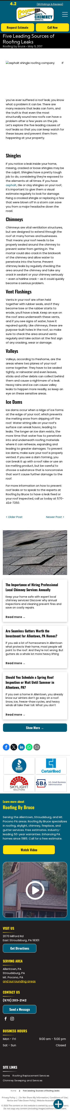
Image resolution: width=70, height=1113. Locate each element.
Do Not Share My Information (33, 1097)
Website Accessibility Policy (50, 1100)
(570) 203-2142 (15, 1000)
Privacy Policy (8, 1097)
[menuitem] (8, 1075)
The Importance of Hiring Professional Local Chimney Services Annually (32, 587)
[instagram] (12, 1019)
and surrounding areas (19, 981)
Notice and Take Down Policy (21, 1100)
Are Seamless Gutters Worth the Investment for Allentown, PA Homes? (31, 633)
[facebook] (5, 1019)
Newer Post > (55, 517)
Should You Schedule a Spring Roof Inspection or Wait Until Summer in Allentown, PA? (30, 682)
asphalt (11, 185)
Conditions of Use (58, 1097)
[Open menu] (65, 14)
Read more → (15, 617)
